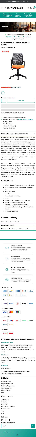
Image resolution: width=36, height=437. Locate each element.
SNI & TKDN (4, 404)
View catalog (2, 8)
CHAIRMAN (9, 47)
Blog (2, 411)
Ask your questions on (13, 373)
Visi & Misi (4, 402)
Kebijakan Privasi (6, 381)
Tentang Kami (5, 399)
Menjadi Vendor (5, 408)
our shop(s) (12, 98)
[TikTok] (9, 420)
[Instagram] (2, 420)
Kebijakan (5, 378)
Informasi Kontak (5, 390)
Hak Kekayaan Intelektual (8, 406)
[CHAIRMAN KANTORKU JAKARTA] (18, 27)
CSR (2, 413)
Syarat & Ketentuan (6, 388)
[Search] (31, 8)
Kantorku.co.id (7, 396)
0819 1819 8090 (5, 368)
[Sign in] (28, 8)
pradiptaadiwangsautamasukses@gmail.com (17, 371)
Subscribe (33, 426)
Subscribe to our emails (8, 422)
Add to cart (21, 100)
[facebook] (5, 420)
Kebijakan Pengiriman (7, 383)
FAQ (2, 392)
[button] (18, 106)
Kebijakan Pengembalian (8, 385)
